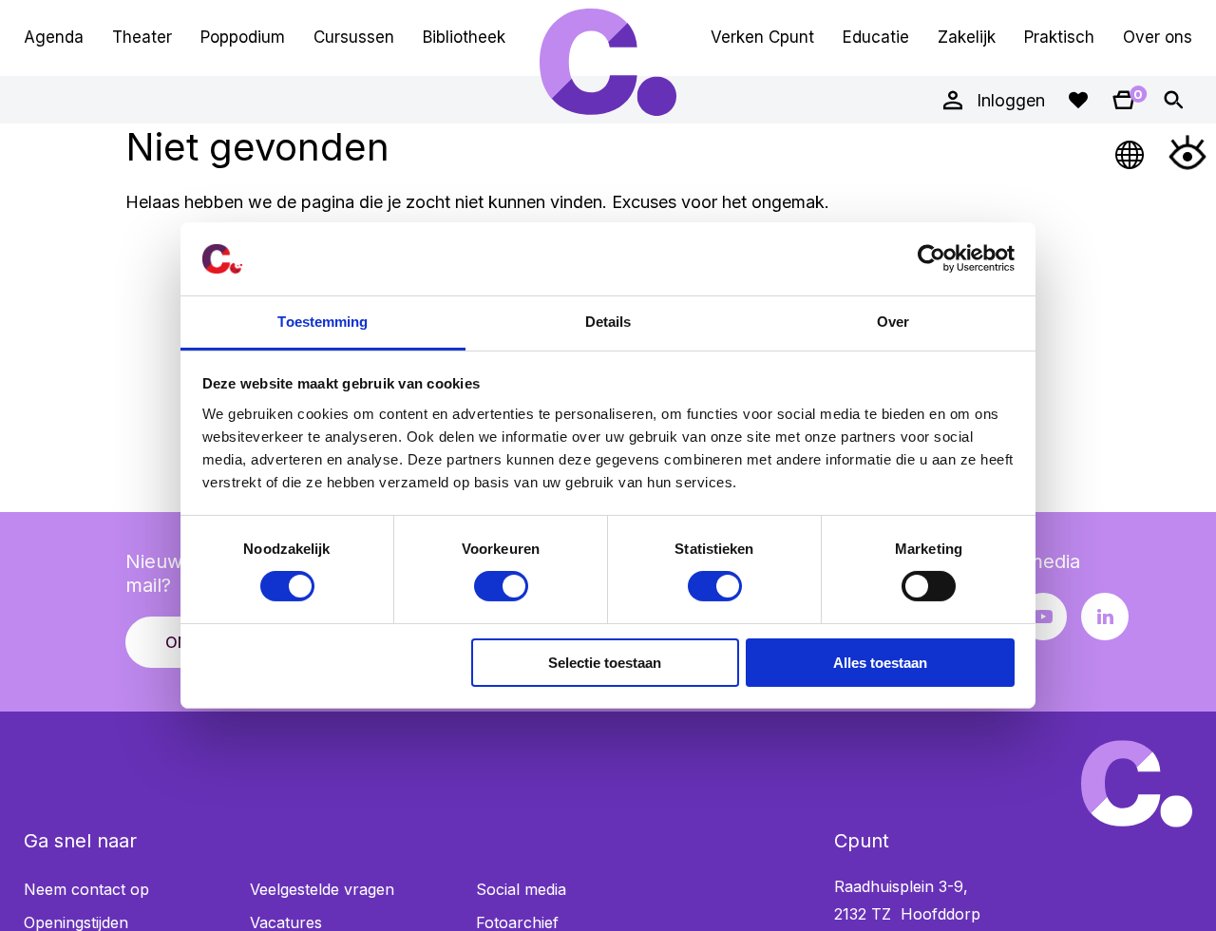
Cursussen (354, 37)
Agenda (54, 37)
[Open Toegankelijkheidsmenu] (1187, 152)
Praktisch (1059, 37)
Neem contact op (86, 889)
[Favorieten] (1078, 100)
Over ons (1157, 37)
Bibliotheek (464, 37)
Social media (521, 889)
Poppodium (242, 37)
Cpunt (608, 62)
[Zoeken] (1173, 100)
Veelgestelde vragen (322, 889)
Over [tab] (893, 322)
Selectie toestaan (604, 663)
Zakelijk (967, 37)
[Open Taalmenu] (1130, 152)
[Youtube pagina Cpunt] (1043, 616)
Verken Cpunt (762, 37)
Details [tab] (608, 322)
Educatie (876, 37)
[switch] (501, 586)
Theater (142, 37)
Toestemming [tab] (322, 322)
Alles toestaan (880, 663)
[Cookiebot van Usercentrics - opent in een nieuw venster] (931, 258)
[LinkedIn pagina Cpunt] (1105, 616)
